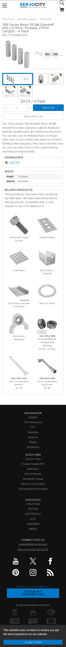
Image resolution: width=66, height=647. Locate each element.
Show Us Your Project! (33, 483)
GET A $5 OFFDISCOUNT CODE (33, 593)
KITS (33, 519)
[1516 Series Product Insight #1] (10, 91)
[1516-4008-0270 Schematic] (48, 54)
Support (33, 417)
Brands (33, 442)
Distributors (33, 447)
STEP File (14, 162)
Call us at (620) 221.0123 (33, 549)
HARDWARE (33, 524)
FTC (33, 427)
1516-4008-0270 (17, 35)
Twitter (33, 561)
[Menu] (6, 6)
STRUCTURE (8, 19)
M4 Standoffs (46, 19)
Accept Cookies (33, 642)
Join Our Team (33, 459)
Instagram (33, 572)
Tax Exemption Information (33, 488)
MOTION (33, 508)
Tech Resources (33, 422)
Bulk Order (33, 469)
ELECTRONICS (33, 513)
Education (33, 432)
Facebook (50, 561)
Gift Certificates (33, 473)
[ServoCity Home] (33, 5)
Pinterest (16, 572)
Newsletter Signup (33, 478)
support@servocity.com (33, 544)
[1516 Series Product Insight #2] (25, 91)
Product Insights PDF (33, 464)
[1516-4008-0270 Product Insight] (56, 79)
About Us (33, 437)
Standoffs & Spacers (26, 19)
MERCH (33, 529)
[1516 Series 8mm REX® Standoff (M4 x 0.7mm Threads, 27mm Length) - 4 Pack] (17, 54)
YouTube (16, 561)
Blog (50, 572)
